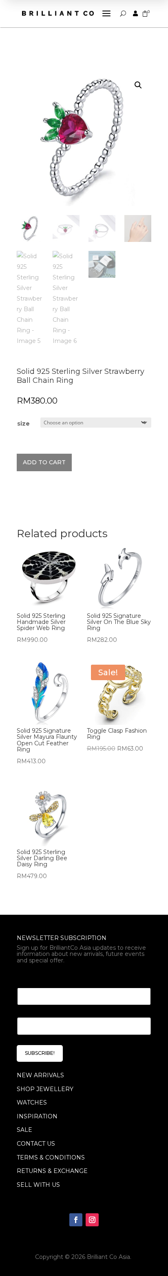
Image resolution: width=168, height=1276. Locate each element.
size (23, 423)
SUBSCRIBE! (40, 1053)
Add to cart (44, 462)
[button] (138, 85)
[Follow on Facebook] (75, 1219)
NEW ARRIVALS (40, 1075)
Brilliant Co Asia (108, 1257)
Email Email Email (48, 978)
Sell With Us (38, 1184)
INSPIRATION (37, 1116)
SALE (24, 1129)
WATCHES (32, 1102)
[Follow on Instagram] (92, 1219)
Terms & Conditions (51, 1157)
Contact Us (36, 1143)
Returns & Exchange (52, 1171)
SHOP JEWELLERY (45, 1089)
